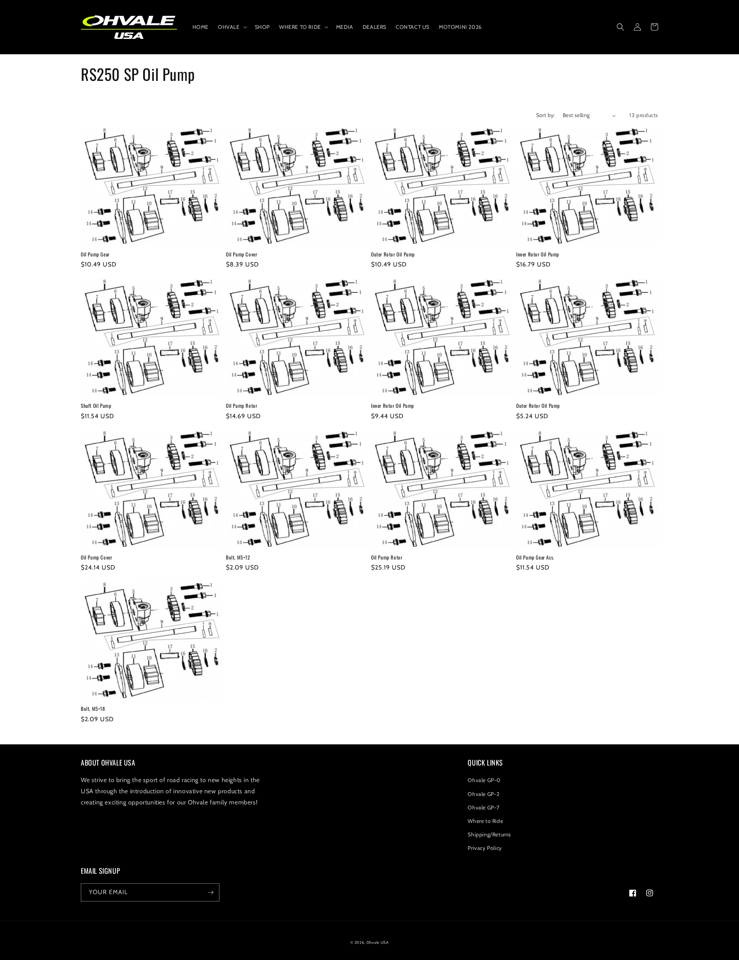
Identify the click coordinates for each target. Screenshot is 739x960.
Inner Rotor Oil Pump (537, 254)
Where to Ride (485, 821)
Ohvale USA (377, 942)
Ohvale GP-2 (484, 794)
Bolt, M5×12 (238, 557)
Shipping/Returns (489, 834)
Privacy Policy (485, 847)
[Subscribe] (210, 892)
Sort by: (545, 115)
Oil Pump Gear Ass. (535, 557)
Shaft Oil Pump (96, 405)
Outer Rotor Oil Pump (393, 254)
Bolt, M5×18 (93, 708)
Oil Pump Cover (241, 254)
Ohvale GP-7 (484, 807)
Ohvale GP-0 (484, 780)
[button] (231, 27)
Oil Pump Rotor (241, 405)
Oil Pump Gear (95, 254)
